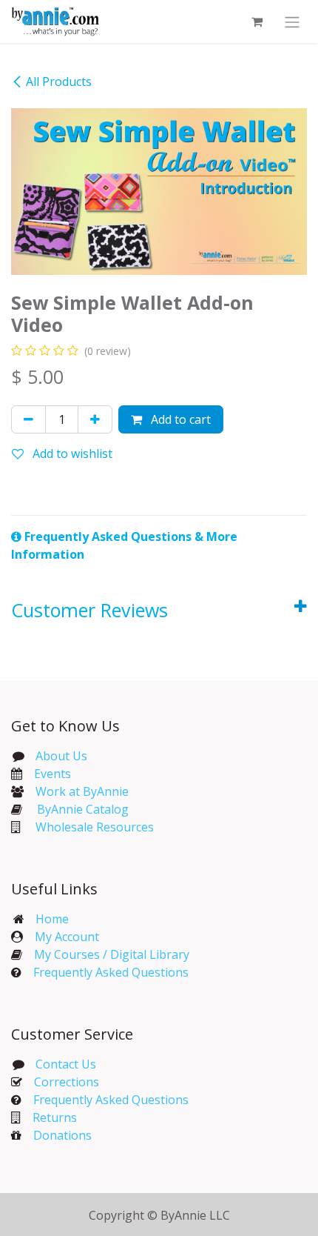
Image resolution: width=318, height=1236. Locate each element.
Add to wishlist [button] (71, 453)
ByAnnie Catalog (83, 809)
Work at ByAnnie (82, 791)
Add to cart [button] (179, 419)
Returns (55, 1117)
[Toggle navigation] (292, 21)
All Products (59, 81)
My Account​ (67, 936)
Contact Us (64, 1064)
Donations (62, 1135)
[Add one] (95, 419)
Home (52, 919)
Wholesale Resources (94, 827)
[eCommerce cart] (256, 21)
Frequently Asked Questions (111, 972)
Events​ (52, 773)
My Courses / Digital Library (105, 954)
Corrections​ (66, 1082)
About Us (61, 756)
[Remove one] (28, 419)
